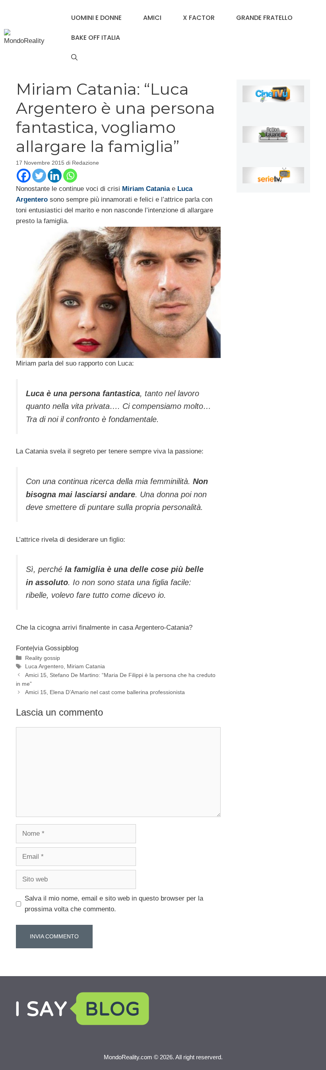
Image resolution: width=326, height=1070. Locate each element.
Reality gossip (42, 658)
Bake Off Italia (95, 37)
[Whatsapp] (70, 176)
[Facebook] (24, 176)
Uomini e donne (96, 17)
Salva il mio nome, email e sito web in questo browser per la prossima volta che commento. (114, 904)
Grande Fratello (264, 17)
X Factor (199, 17)
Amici (152, 17)
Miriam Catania (86, 666)
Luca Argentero (44, 666)
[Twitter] (39, 176)
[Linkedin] (55, 176)
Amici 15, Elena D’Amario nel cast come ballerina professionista (105, 692)
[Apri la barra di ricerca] (74, 58)
